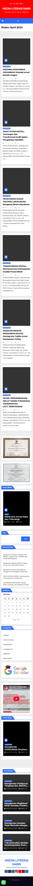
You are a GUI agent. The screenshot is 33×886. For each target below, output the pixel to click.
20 (24, 609)
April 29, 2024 (9, 78)
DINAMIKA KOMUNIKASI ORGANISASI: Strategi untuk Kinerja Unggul (16, 72)
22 (5, 612)
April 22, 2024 (9, 143)
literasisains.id (15, 880)
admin (18, 78)
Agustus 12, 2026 (12, 752)
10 (12, 606)
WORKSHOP (7, 658)
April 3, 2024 (8, 410)
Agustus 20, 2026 (11, 808)
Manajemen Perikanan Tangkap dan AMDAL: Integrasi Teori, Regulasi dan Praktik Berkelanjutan (15, 556)
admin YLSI (23, 752)
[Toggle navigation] (17, 21)
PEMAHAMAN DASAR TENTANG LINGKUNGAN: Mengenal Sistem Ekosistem (16, 202)
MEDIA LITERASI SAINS (16, 8)
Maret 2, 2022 (10, 522)
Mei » (19, 620)
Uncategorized (8, 649)
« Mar (14, 620)
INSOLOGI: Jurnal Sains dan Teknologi (16, 518)
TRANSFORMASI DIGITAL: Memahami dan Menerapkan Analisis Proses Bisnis (16, 269)
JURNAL (7, 514)
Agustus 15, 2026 (11, 848)
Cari (4, 533)
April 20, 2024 (9, 207)
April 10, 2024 (9, 342)
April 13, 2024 (9, 275)
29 (5, 616)
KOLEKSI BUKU (6, 66)
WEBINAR (6, 654)
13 (24, 606)
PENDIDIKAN (7, 644)
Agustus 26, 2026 (11, 788)
